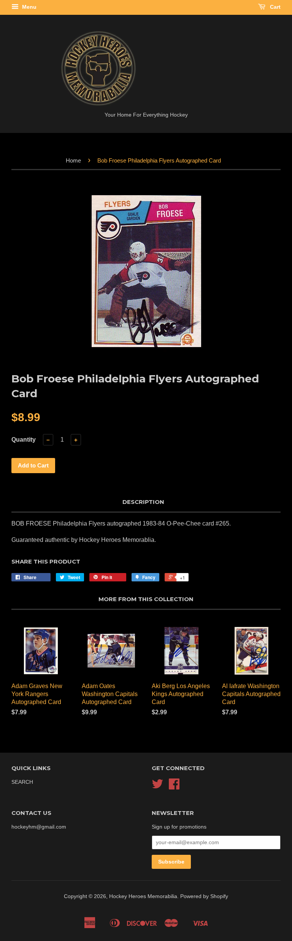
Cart (274, 7)
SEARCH (22, 782)
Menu (28, 7)
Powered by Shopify (204, 896)
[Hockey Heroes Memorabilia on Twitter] (157, 786)
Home (73, 160)
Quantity (23, 439)
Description (143, 501)
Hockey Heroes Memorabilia (143, 896)
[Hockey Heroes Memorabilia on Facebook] (174, 786)
